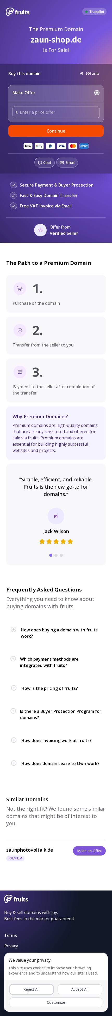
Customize (56, 1002)
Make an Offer (89, 850)
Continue (56, 131)
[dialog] (56, 982)
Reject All (31, 989)
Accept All (80, 989)
